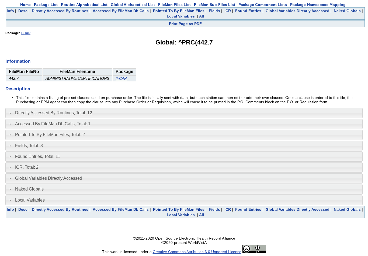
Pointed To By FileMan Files (178, 11)
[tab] (184, 113)
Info (10, 11)
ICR (227, 11)
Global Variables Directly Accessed (297, 11)
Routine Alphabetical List (84, 4)
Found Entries (248, 11)
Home (25, 4)
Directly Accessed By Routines (60, 11)
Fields (214, 11)
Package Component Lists (262, 4)
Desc (22, 11)
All (201, 16)
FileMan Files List (174, 4)
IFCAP (25, 33)
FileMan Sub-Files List (214, 4)
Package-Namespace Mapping (318, 4)
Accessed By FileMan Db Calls (121, 11)
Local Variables (181, 16)
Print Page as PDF (185, 24)
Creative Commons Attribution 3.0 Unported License (197, 252)
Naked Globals (347, 11)
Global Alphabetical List (133, 4)
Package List (46, 4)
